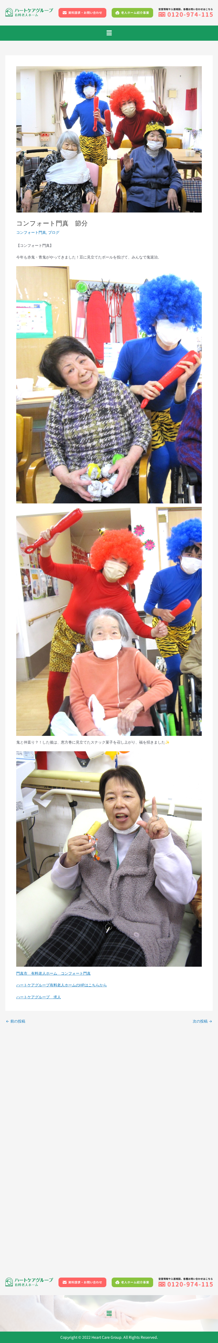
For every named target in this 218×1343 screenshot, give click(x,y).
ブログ (53, 232)
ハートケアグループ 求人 (38, 997)
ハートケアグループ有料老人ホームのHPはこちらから (61, 985)
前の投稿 (15, 1021)
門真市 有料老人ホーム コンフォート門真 (53, 973)
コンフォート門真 (31, 232)
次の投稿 (202, 1021)
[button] (109, 33)
